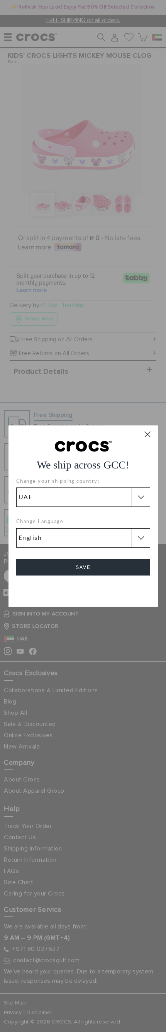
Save (83, 567)
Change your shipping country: (58, 481)
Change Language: (40, 521)
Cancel (83, 589)
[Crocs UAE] (83, 446)
